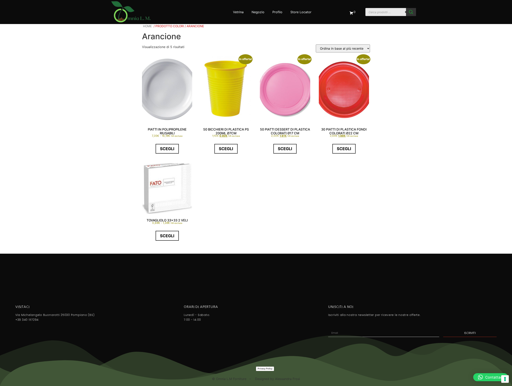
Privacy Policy (265, 368)
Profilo (277, 12)
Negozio (258, 12)
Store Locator (300, 12)
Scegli (167, 148)
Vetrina (238, 12)
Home (147, 26)
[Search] (411, 12)
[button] (490, 377)
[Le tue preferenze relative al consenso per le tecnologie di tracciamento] (505, 379)
